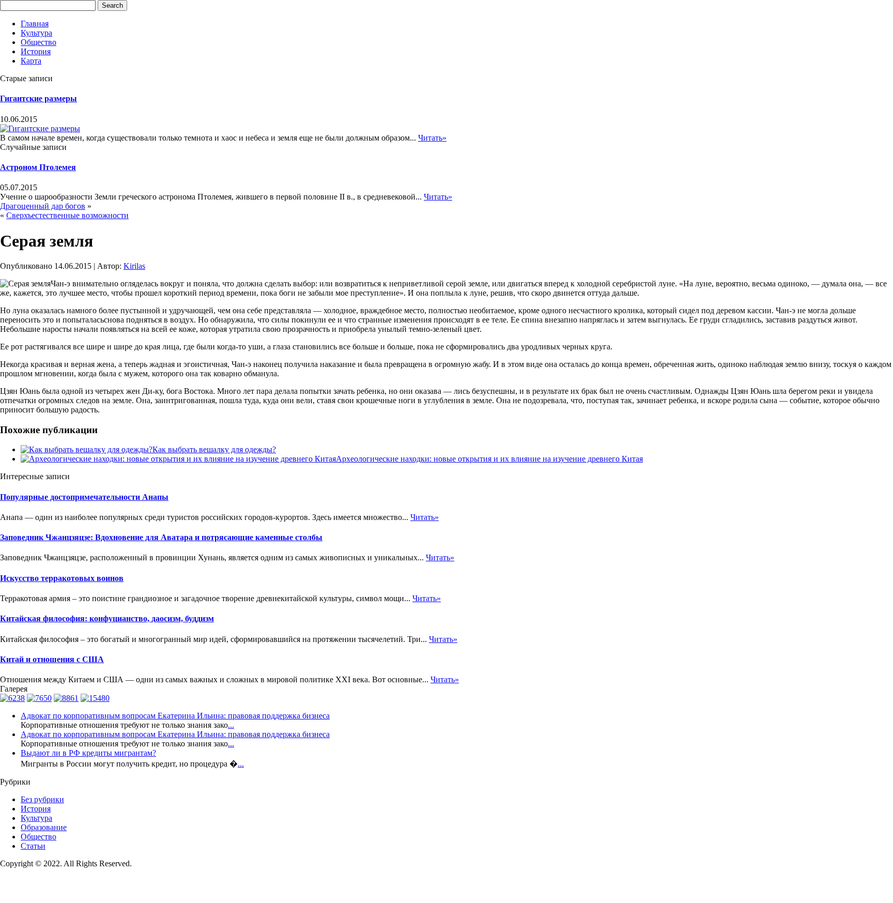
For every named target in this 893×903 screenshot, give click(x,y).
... (231, 725)
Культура (36, 32)
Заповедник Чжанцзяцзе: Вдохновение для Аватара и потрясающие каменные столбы (161, 537)
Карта (31, 60)
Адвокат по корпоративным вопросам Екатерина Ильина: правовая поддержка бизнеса (175, 715)
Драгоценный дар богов (42, 206)
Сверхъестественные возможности (67, 215)
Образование (44, 827)
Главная (35, 23)
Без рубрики (42, 799)
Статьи (33, 845)
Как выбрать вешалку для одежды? (214, 449)
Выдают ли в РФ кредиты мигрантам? (88, 752)
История (36, 51)
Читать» (432, 137)
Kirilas (134, 266)
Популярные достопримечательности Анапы (84, 497)
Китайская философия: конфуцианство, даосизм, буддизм (107, 618)
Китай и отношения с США (52, 659)
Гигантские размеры (38, 98)
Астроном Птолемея (38, 167)
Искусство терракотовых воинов (62, 578)
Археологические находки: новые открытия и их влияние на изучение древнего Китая (489, 458)
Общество (38, 42)
